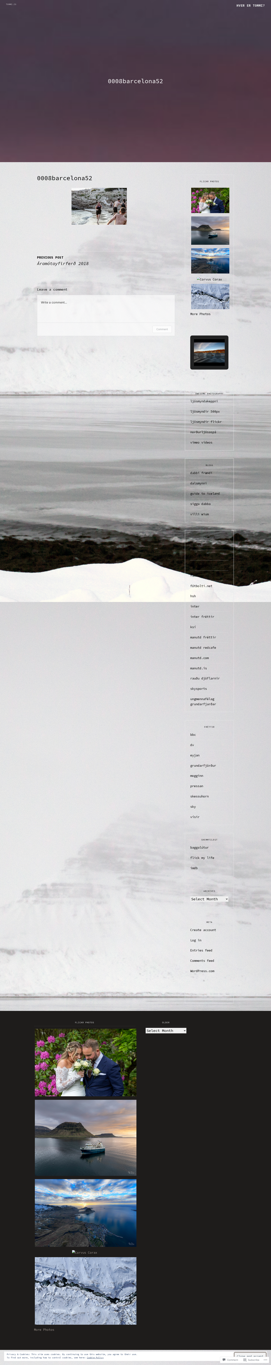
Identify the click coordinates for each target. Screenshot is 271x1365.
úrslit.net (199, 555)
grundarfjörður (203, 766)
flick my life (202, 858)
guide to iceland (205, 494)
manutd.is (198, 668)
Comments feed (202, 961)
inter (194, 606)
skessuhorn (199, 796)
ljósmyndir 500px (205, 411)
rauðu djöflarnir (205, 678)
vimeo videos (201, 442)
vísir (194, 817)
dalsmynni (198, 483)
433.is (195, 545)
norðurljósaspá (203, 432)
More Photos (200, 314)
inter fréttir (202, 617)
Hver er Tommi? (251, 5)
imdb (194, 868)
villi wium (199, 514)
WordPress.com (202, 971)
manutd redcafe (203, 648)
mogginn (196, 776)
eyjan (194, 755)
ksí (193, 627)
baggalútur (199, 847)
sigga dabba (200, 504)
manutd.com (199, 658)
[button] (201, 355)
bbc (193, 735)
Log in (195, 940)
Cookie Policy (95, 1357)
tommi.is (11, 4)
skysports (198, 689)
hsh (193, 596)
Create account (203, 930)
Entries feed (201, 950)
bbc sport (198, 565)
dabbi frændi (201, 473)
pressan (196, 786)
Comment (162, 329)
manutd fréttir (203, 637)
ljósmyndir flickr (206, 422)
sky (193, 807)
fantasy (196, 576)
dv (192, 745)
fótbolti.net (201, 586)
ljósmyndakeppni (204, 401)
